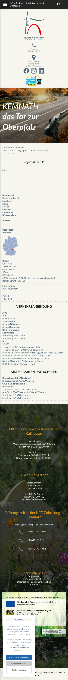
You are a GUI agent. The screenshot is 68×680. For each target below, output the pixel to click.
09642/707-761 (37, 540)
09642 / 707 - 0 (34, 51)
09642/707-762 (37, 548)
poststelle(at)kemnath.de (34, 499)
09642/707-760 (37, 531)
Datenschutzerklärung (19, 647)
